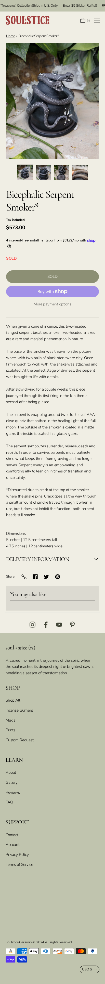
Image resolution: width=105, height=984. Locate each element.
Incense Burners (19, 710)
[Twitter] (46, 576)
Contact (12, 834)
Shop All (13, 700)
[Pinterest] (57, 576)
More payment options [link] (52, 304)
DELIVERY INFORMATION (37, 559)
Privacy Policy (17, 854)
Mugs (10, 720)
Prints (10, 730)
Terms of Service (19, 864)
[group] (25, 172)
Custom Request (20, 740)
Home (10, 36)
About (11, 772)
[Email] (24, 576)
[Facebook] (35, 576)
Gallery (12, 782)
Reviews (13, 792)
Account (13, 844)
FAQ (9, 802)
